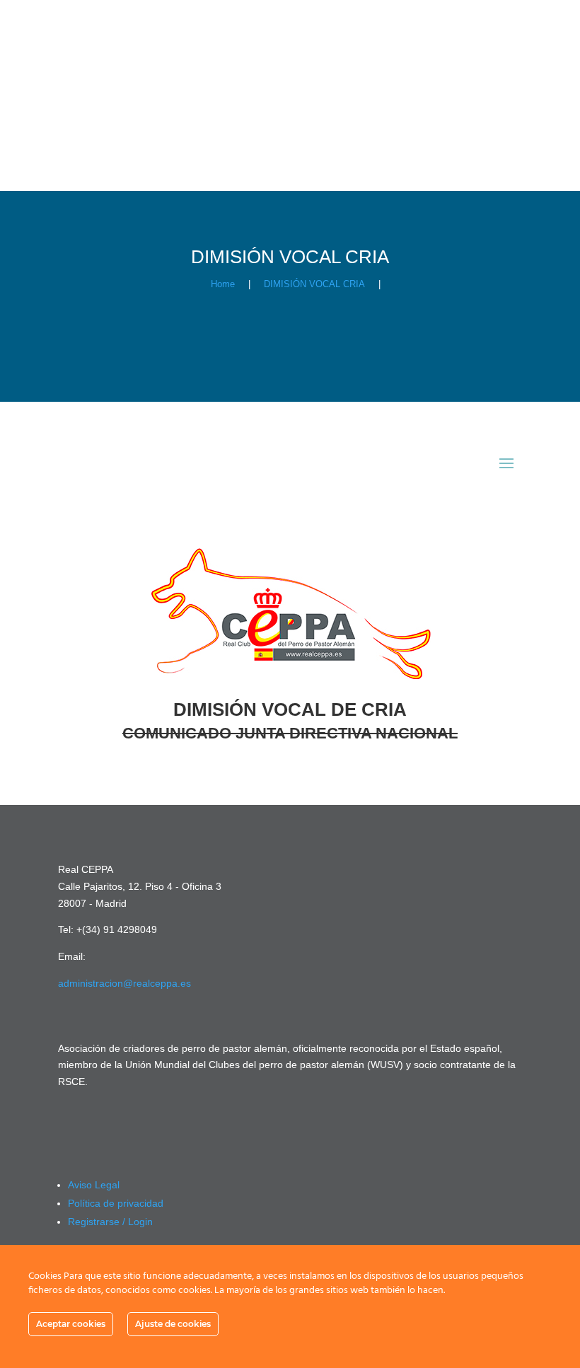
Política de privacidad (115, 1203)
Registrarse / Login (110, 1221)
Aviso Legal (94, 1184)
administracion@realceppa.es (124, 983)
